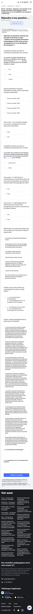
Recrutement (17, 606)
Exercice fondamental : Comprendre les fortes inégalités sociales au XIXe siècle (23, 517)
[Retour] (2, 2)
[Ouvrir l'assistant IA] (29, 608)
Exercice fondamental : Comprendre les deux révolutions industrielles (8, 554)
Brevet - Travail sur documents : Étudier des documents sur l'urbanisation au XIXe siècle (24, 543)
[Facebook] (14, 610)
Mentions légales (6, 606)
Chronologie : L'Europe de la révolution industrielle (8, 513)
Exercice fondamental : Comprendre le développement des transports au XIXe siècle (8, 548)
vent (9, 69)
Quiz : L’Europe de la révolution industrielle (7, 517)
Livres (15, 603)
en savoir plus (25, 481)
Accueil (3, 6)
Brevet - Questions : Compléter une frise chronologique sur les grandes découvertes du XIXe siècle (24, 552)
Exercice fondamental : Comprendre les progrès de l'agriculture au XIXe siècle (8, 540)
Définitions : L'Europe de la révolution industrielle (8, 503)
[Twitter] (18, 610)
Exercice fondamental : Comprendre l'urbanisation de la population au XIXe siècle (24, 509)
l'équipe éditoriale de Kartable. (20, 29)
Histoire (17, 6)
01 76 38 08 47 (24, 2)
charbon (10, 79)
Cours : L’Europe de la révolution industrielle (7, 498)
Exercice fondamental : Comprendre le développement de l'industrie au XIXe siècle (8, 533)
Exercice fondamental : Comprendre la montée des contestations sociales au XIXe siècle (23, 524)
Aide (10, 603)
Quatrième (10, 6)
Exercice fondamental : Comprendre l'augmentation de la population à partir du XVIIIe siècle (23, 501)
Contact (3, 603)
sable (9, 74)
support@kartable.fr (9, 579)
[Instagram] (22, 610)
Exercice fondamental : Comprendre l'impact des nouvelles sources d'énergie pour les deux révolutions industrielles (8, 524)
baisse (10, 168)
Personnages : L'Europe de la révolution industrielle (7, 508)
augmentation (12, 163)
